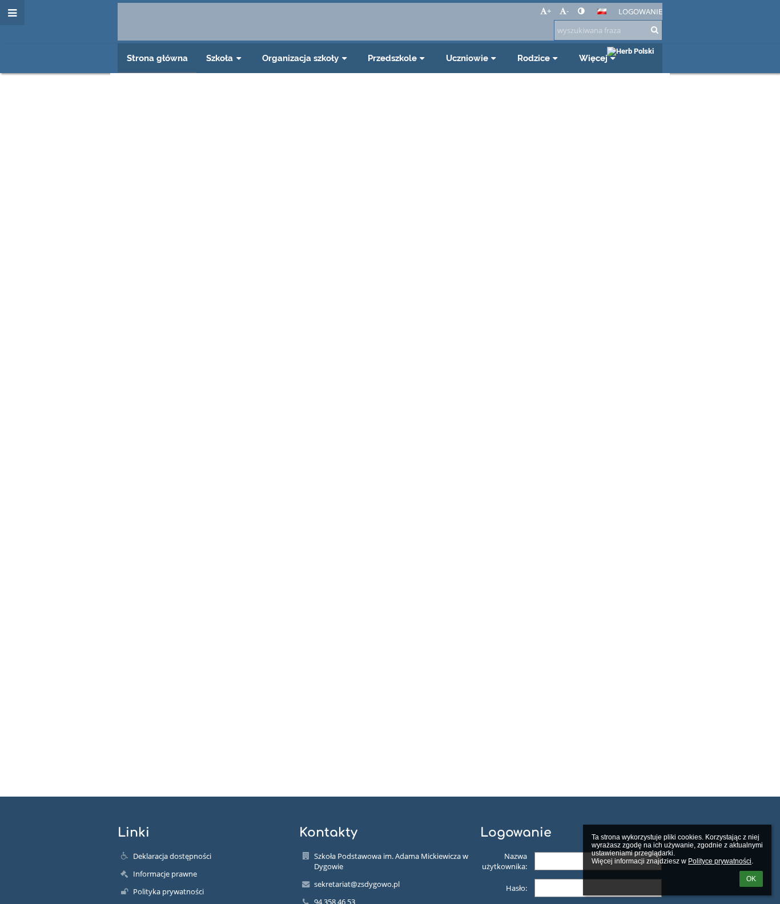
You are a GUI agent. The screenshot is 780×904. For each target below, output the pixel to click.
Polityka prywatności (168, 891)
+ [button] (549, 11)
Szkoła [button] (219, 58)
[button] (581, 11)
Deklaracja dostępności (172, 856)
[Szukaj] (654, 30)
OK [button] (751, 879)
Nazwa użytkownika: (504, 861)
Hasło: (516, 888)
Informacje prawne (165, 874)
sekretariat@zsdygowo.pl (357, 884)
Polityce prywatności (719, 861)
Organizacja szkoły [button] (300, 58)
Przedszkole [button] (392, 58)
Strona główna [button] (157, 58)
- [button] (567, 11)
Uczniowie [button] (467, 58)
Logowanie (640, 11)
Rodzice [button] (533, 58)
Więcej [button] (593, 58)
